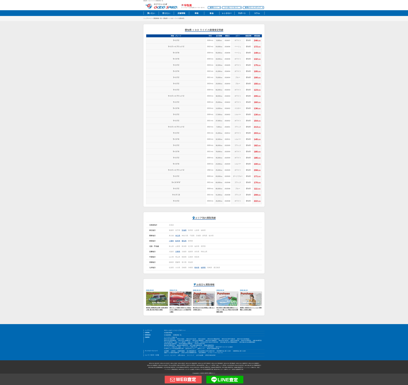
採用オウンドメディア (253, 7)
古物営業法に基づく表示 (239, 351)
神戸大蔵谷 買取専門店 (196, 345)
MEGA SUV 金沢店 (223, 340)
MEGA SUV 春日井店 (169, 339)
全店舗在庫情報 (168, 332)
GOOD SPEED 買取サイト (207, 373)
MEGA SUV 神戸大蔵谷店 (228, 339)
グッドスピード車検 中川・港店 (172, 347)
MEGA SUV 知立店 (191, 339)
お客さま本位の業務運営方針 (189, 352)
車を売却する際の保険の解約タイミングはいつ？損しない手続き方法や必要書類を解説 (227, 310)
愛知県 (165, 18)
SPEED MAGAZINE (210, 355)
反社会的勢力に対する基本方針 (206, 351)
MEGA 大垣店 (180, 339)
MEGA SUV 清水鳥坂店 (243, 339)
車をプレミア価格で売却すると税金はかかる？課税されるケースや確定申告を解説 (180, 310)
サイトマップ (190, 355)
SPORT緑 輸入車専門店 (170, 343)
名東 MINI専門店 (257, 340)
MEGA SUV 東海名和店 (214, 339)
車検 (197, 13)
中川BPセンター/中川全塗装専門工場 (173, 348)
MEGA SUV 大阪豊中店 (184, 340)
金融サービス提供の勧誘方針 (171, 352)
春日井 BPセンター (191, 348)
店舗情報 (181, 13)
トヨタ (171, 18)
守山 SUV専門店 (168, 342)
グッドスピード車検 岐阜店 (206, 347)
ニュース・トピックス (170, 355)
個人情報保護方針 (191, 351)
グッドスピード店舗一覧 (170, 337)
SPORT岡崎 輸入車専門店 (185, 343)
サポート (242, 13)
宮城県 (184, 230)
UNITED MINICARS (200, 343)
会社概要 (166, 351)
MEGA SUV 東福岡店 (198, 340)
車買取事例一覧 (177, 335)
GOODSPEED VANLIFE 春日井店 (209, 342)
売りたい (166, 13)
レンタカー (227, 13)
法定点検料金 (202, 352)
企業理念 (173, 351)
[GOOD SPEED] (161, 6)
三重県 (171, 241)
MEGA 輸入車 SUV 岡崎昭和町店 (228, 342)
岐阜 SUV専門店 (235, 340)
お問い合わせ (181, 355)
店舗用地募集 (181, 351)
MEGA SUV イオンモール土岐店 (224, 347)
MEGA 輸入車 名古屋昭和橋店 (247, 342)
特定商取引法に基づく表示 (224, 351)
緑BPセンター (201, 348)
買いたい (151, 13)
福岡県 (203, 267)
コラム (257, 13)
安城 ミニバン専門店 (193, 342)
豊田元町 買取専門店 (169, 345)
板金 (212, 13)
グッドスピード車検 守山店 (190, 347)
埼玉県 (177, 235)
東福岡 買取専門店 (209, 345)
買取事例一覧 (157, 18)
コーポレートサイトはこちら (215, 352)
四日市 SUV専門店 (246, 340)
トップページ (147, 18)
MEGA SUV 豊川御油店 (170, 340)
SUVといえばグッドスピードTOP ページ (175, 330)
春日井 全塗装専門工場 (213, 348)
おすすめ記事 (199, 355)
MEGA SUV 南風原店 (211, 340)
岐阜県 (177, 241)
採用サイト (214, 7)
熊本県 (196, 267)
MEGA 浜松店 (201, 339)
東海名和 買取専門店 (182, 345)
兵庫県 (177, 251)
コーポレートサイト (231, 7)
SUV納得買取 (167, 335)
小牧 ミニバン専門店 (180, 342)
